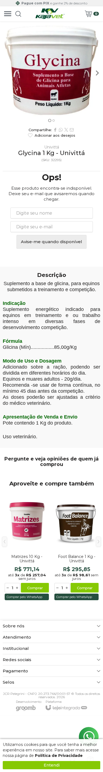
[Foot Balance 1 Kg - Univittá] (76, 545)
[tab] (49, 120)
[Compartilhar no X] (66, 130)
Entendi (52, 765)
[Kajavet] (50, 14)
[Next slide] (97, 73)
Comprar (35, 588)
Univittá (51, 147)
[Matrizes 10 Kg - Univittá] (27, 545)
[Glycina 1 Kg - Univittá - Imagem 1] (51, 70)
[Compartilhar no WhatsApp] (61, 130)
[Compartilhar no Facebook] (55, 130)
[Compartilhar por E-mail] (72, 130)
